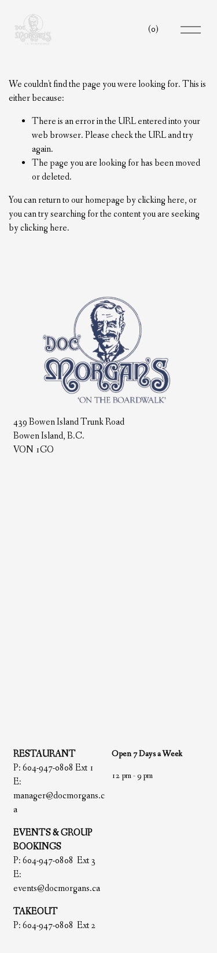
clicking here (161, 200)
